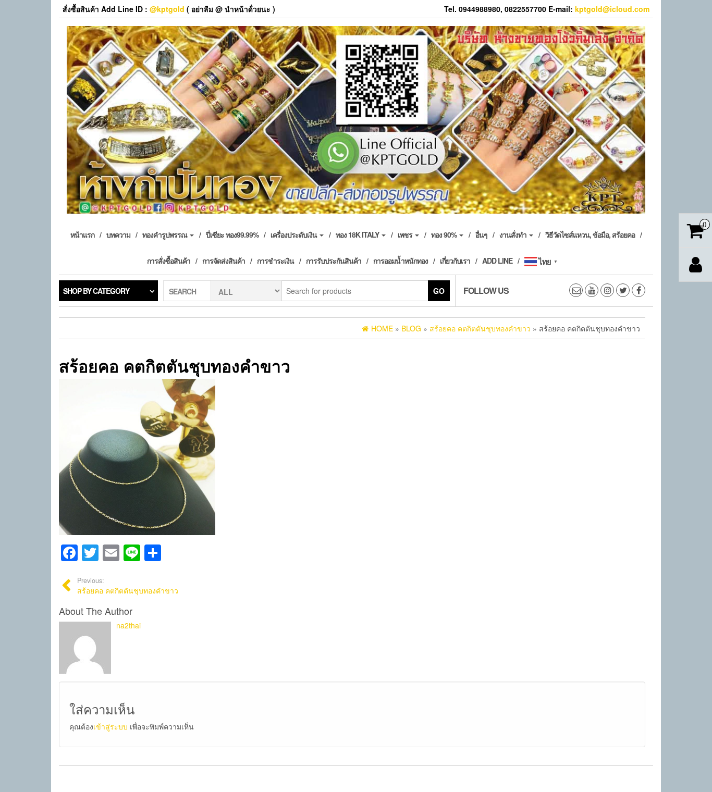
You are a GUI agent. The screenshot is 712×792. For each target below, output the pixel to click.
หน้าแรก (82, 234)
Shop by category (96, 291)
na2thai (128, 625)
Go (439, 291)
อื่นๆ (481, 234)
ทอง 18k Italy (358, 234)
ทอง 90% (444, 234)
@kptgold (167, 9)
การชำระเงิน (275, 260)
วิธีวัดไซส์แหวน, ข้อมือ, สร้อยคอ (590, 234)
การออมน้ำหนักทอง (400, 260)
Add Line (497, 260)
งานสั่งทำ (513, 234)
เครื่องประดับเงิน (294, 234)
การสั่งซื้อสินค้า (168, 260)
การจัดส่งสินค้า (223, 260)
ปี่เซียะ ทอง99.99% (232, 234)
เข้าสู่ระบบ (110, 726)
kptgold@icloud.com (612, 9)
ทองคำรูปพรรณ (165, 234)
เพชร (406, 234)
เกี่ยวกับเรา (455, 260)
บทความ (118, 234)
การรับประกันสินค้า (333, 260)
